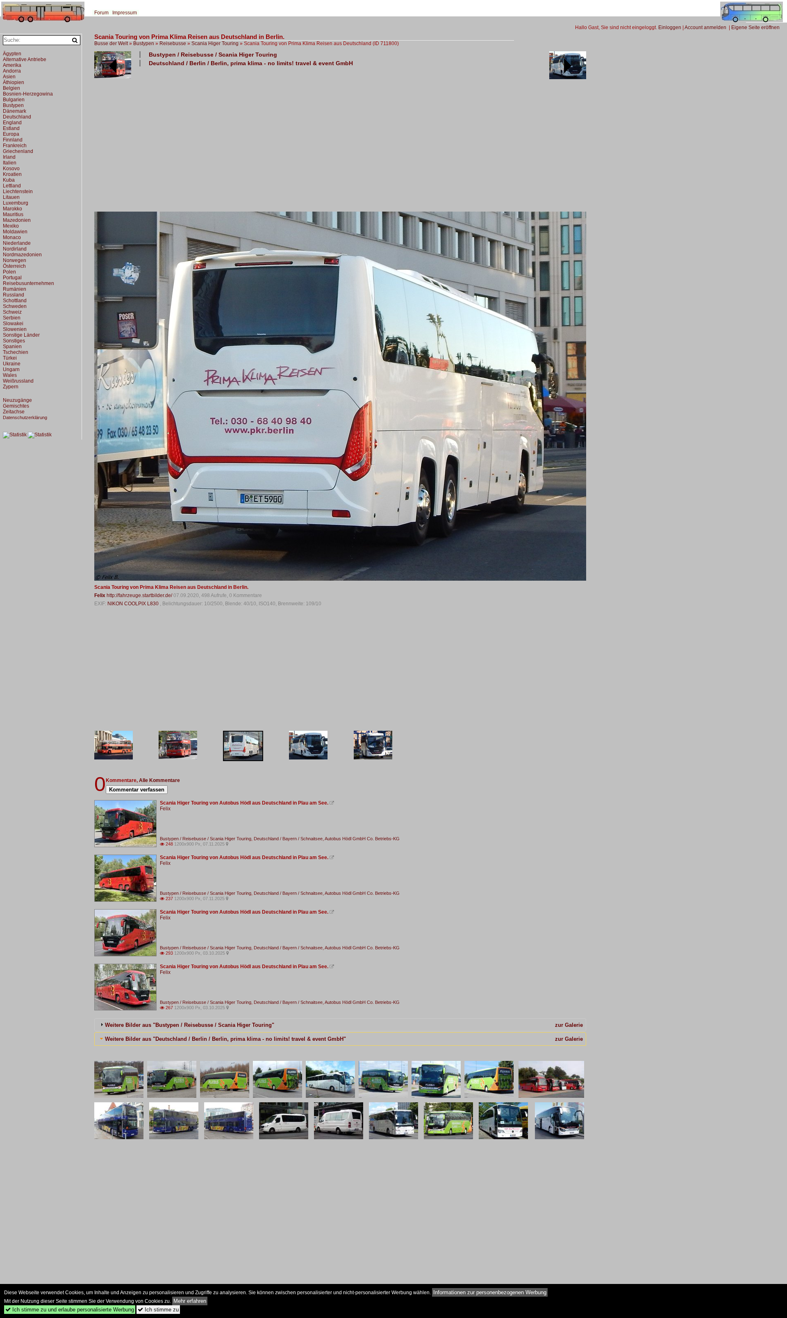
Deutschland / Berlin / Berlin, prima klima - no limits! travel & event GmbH (251, 63)
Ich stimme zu (158, 1310)
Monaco (12, 237)
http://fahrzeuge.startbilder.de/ (139, 595)
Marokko (12, 209)
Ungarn (11, 369)
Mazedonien (17, 220)
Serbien (11, 318)
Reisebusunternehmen (28, 283)
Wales (10, 375)
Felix (99, 595)
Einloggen (669, 27)
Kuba (9, 180)
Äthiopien (13, 82)
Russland (13, 295)
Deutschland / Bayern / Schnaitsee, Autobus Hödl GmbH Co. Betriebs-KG (327, 838)
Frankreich (15, 145)
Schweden (15, 306)
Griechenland (18, 151)
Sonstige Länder (21, 335)
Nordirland (15, 249)
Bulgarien (14, 100)
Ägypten (12, 54)
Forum (101, 13)
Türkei (10, 358)
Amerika (12, 65)
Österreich (14, 266)
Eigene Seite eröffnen (755, 27)
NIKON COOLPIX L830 (133, 604)
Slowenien (15, 329)
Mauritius (13, 214)
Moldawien (15, 232)
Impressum (124, 13)
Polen (9, 272)
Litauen (11, 197)
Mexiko (11, 226)
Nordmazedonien (22, 255)
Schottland (15, 300)
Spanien (12, 346)
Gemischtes (16, 406)
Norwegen (14, 260)
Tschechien (15, 352)
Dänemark (14, 111)
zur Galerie (569, 1025)
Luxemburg (15, 203)
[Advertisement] (340, 138)
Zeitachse (14, 412)
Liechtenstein (18, 191)
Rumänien (14, 289)
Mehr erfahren (189, 1301)
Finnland (13, 140)
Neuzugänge (17, 400)
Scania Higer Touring (215, 43)
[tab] (340, 1024)
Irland (9, 157)
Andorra (12, 71)
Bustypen (143, 43)
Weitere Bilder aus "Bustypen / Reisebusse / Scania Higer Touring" (189, 1025)
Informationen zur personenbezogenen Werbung (489, 1292)
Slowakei (13, 323)
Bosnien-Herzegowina (28, 94)
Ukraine (11, 364)
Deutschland (17, 117)
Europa (11, 134)
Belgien (11, 88)
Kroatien (12, 174)
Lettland (12, 186)
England (12, 122)
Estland (11, 128)
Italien (9, 163)
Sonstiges (14, 341)
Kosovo (11, 168)
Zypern (10, 387)
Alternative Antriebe (24, 59)
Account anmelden (705, 27)
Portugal (12, 277)
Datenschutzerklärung (25, 417)
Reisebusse (172, 43)
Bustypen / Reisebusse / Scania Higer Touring (213, 54)
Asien (9, 77)
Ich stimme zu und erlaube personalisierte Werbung (69, 1310)
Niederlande (17, 243)
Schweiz (12, 312)
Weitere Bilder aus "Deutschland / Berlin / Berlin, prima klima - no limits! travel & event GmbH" (225, 1039)
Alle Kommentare (159, 780)
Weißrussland (18, 381)
